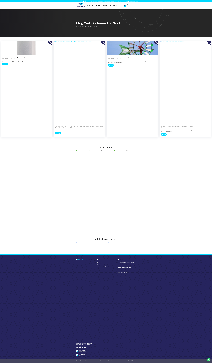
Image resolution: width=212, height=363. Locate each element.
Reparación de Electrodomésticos (104, 266)
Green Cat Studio (108, 360)
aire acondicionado (59, 127)
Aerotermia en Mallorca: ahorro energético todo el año (123, 57)
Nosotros (93, 5)
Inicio (88, 5)
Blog (110, 5)
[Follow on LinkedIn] (83, 1)
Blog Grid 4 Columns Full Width (89, 26)
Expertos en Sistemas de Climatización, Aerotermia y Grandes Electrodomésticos (105, 1)
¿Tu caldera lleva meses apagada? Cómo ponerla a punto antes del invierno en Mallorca (26, 57)
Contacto (114, 5)
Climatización (66, 127)
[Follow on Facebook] (81, 1)
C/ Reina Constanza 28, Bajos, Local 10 (126, 262)
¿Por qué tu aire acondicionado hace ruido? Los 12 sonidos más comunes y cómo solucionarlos (80, 126)
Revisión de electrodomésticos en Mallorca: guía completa (177, 126)
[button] (208, 359)
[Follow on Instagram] (85, 1)
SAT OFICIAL (105, 5)
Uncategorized (5, 58)
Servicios (98, 5)
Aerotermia (99, 262)
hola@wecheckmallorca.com (132, 1)
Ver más (5, 64)
